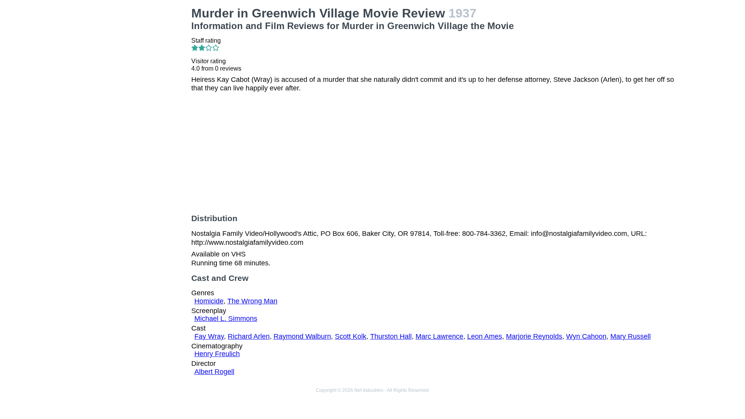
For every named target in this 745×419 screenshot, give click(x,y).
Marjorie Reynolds (534, 336)
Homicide (209, 301)
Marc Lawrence (439, 336)
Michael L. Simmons (225, 318)
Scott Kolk (350, 336)
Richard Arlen (249, 336)
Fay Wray (209, 336)
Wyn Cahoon (586, 336)
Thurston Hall (391, 336)
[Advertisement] (128, 54)
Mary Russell (630, 336)
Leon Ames (484, 336)
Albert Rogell (214, 372)
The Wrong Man (252, 301)
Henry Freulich (217, 354)
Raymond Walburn (302, 336)
